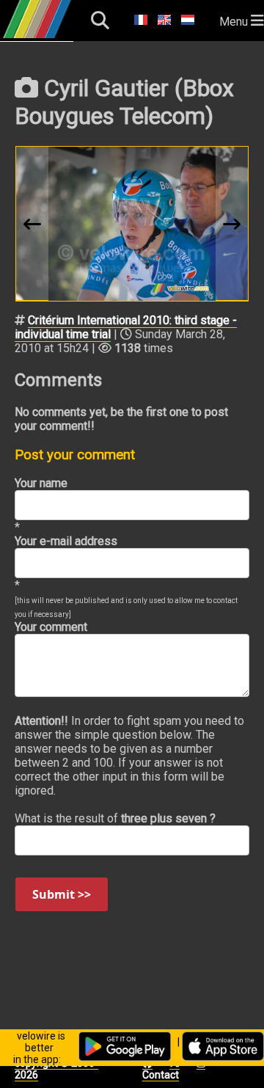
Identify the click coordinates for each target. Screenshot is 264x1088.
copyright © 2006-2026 (56, 1069)
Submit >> (61, 894)
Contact (160, 1075)
